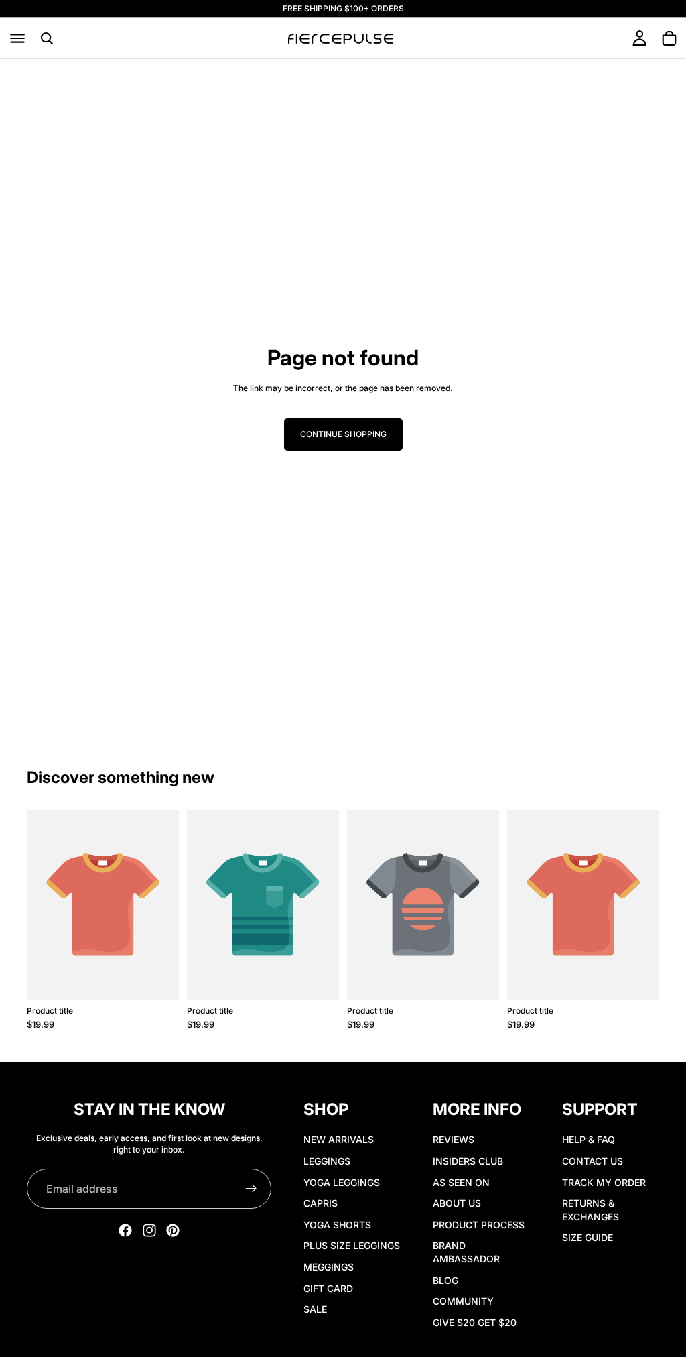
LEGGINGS (326, 1161)
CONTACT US (592, 1161)
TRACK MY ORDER (604, 1182)
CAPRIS (320, 1203)
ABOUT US (457, 1203)
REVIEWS (453, 1140)
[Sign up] (251, 1189)
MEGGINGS (328, 1267)
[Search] (47, 38)
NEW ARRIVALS (338, 1140)
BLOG (445, 1280)
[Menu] (17, 38)
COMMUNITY (463, 1301)
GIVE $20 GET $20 (475, 1322)
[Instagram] (149, 1231)
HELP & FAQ (588, 1140)
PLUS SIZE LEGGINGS (351, 1245)
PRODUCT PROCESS (479, 1224)
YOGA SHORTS (337, 1224)
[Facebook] (125, 1231)
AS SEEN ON (461, 1182)
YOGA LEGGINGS (341, 1182)
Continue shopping (343, 434)
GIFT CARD (328, 1288)
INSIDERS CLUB (468, 1161)
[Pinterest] (173, 1231)
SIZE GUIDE (587, 1237)
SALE (315, 1309)
